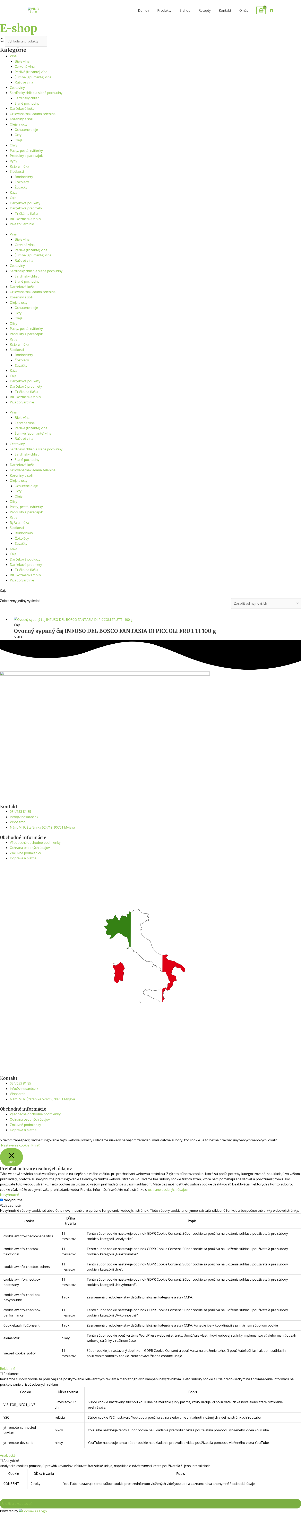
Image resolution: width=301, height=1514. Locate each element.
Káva (13, 192)
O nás (243, 10)
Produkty (164, 10)
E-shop (185, 10)
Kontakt (225, 10)
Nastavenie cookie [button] (15, 1145)
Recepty (205, 10)
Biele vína (22, 61)
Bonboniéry (24, 177)
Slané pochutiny (27, 103)
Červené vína (25, 66)
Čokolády (22, 182)
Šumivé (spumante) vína (33, 77)
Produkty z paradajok (26, 155)
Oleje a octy (18, 124)
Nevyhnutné (13, 1200)
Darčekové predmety (26, 208)
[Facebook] (271, 11)
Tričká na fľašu (26, 213)
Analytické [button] (8, 1455)
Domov (143, 10)
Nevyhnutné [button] (9, 1194)
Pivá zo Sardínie (22, 224)
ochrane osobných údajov (168, 1189)
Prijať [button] (35, 1145)
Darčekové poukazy (25, 203)
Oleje (19, 140)
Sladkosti (17, 171)
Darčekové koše (22, 108)
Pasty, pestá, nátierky (26, 150)
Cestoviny (17, 87)
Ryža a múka (19, 166)
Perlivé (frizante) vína (31, 72)
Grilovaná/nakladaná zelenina (32, 114)
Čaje (13, 197)
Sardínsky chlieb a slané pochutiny (36, 92)
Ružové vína (24, 82)
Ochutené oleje (26, 129)
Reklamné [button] (7, 1368)
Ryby (13, 161)
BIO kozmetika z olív (25, 219)
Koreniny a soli (21, 119)
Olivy (13, 145)
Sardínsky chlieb (27, 98)
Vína (13, 56)
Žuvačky (21, 187)
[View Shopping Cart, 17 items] (261, 11)
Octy (18, 134)
